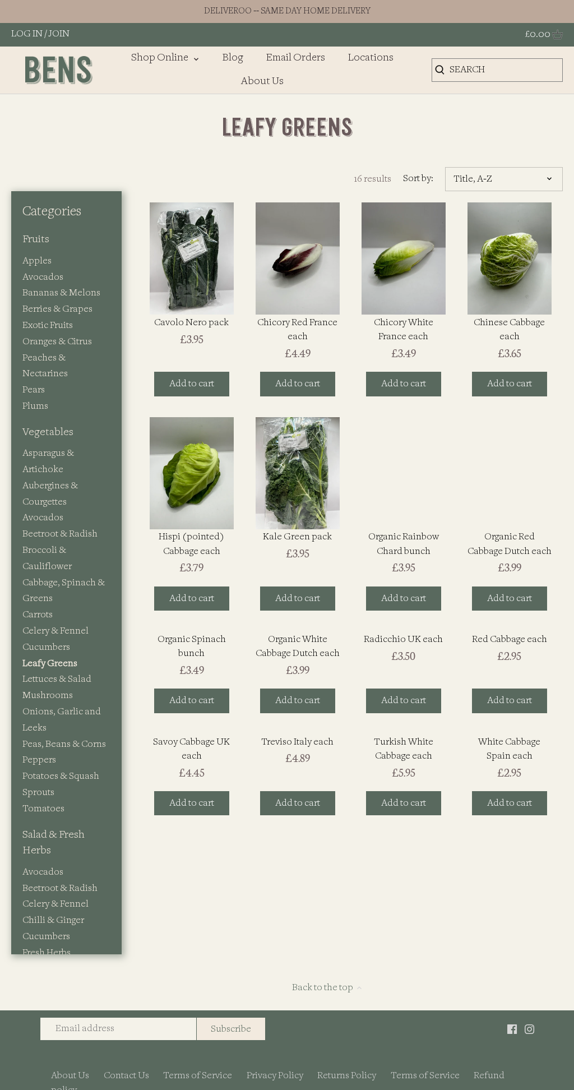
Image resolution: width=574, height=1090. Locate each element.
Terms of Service (197, 1075)
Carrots (37, 615)
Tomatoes (43, 809)
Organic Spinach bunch (192, 646)
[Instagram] (529, 1029)
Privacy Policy (275, 1075)
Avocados (42, 277)
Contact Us (126, 1075)
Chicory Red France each (297, 329)
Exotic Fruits (47, 325)
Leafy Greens (49, 663)
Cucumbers (46, 647)
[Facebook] (512, 1029)
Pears (33, 390)
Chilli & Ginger (53, 920)
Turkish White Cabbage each (403, 749)
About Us (70, 1075)
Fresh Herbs (46, 953)
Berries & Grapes (57, 309)
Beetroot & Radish (60, 534)
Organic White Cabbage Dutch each (298, 646)
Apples (37, 261)
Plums (35, 406)
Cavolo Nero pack (191, 322)
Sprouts (38, 792)
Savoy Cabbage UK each (191, 749)
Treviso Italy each (297, 742)
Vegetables (47, 432)
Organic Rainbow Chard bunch (403, 544)
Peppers (39, 760)
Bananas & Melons (61, 293)
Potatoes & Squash (60, 776)
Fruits (35, 239)
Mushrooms (47, 695)
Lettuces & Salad (56, 679)
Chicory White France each (403, 329)
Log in (27, 34)
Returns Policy (346, 1075)
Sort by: (418, 178)
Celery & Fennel (55, 631)
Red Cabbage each (509, 639)
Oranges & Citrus (57, 342)
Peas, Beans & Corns (64, 744)
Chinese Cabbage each (509, 329)
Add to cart (191, 384)
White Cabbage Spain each (509, 749)
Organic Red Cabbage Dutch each (509, 544)
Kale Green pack (297, 537)
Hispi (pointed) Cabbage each (191, 544)
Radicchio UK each (403, 639)
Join (59, 34)
